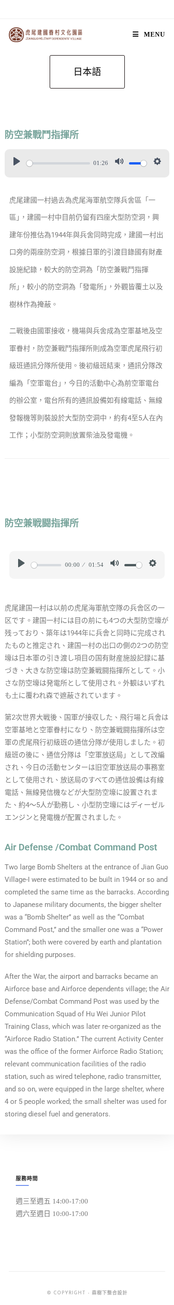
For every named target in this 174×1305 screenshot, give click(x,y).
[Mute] (119, 163)
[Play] (16, 163)
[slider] (58, 163)
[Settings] (157, 163)
